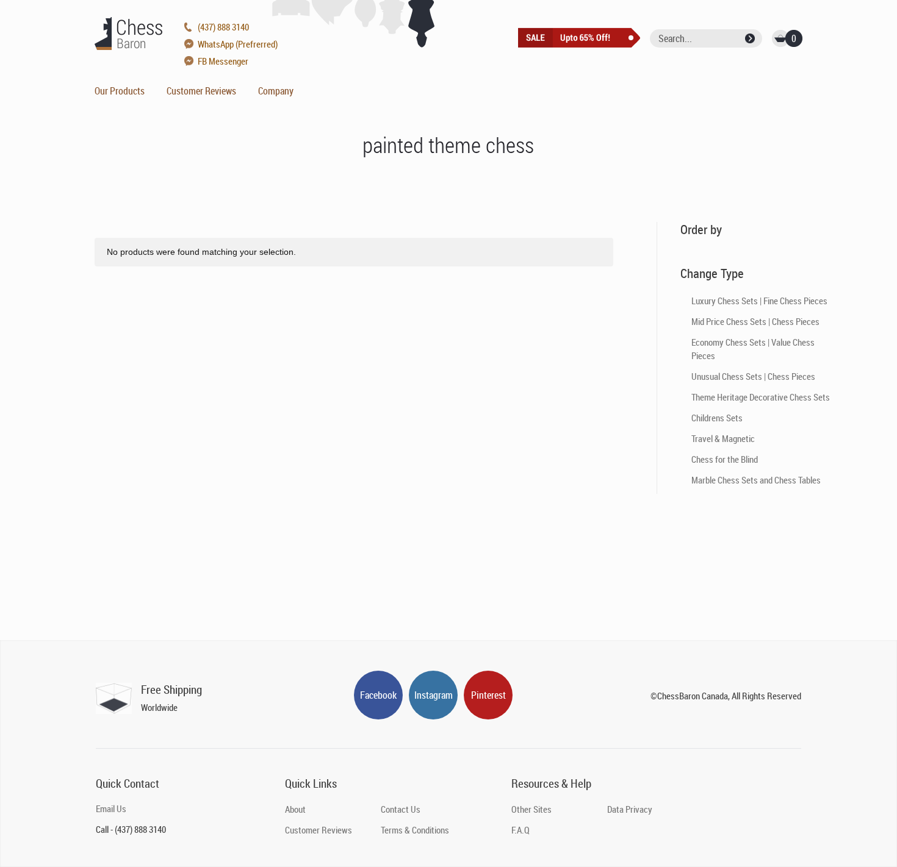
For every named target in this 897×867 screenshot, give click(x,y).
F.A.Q (520, 830)
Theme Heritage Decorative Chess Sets (760, 397)
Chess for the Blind (724, 459)
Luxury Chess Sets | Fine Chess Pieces (759, 300)
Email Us (111, 808)
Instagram (433, 695)
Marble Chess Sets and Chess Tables (756, 480)
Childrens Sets (717, 418)
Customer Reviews (201, 91)
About (295, 809)
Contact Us (400, 809)
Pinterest (488, 695)
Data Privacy (629, 809)
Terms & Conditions (415, 830)
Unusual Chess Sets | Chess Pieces (753, 376)
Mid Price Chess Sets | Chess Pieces (755, 321)
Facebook (378, 695)
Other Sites (531, 809)
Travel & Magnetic (723, 438)
